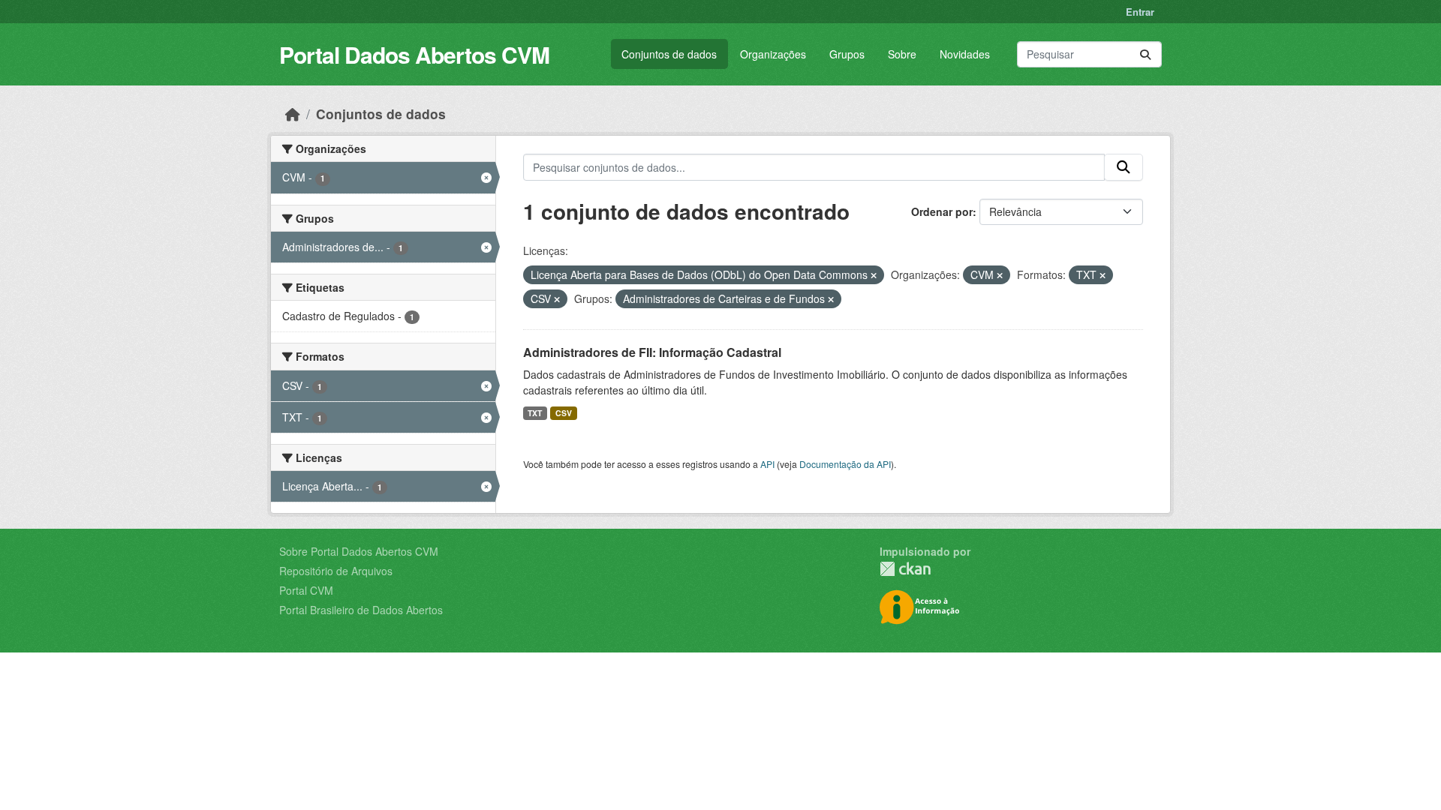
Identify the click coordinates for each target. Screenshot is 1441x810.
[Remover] (874, 275)
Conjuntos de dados (669, 54)
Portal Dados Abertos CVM (414, 54)
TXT (535, 412)
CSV (563, 412)
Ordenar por (942, 211)
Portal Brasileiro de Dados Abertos (361, 609)
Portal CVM (306, 590)
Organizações (773, 54)
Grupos (847, 54)
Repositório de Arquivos (336, 570)
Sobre (902, 54)
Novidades (965, 54)
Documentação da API (845, 464)
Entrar (1140, 11)
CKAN (905, 569)
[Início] (292, 113)
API (767, 464)
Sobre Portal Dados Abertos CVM (358, 551)
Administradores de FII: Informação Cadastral (652, 352)
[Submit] (1145, 54)
